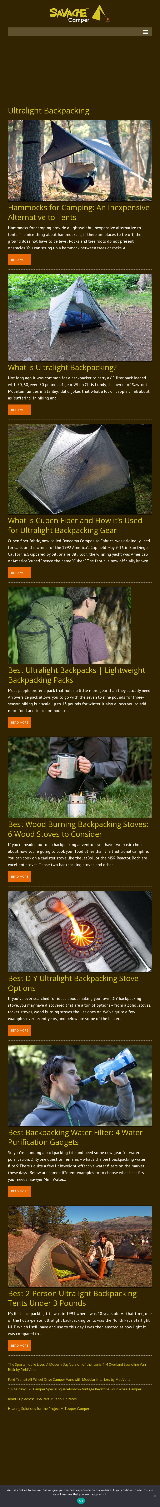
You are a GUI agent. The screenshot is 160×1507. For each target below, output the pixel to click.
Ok (81, 1500)
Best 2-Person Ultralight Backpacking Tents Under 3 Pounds (72, 1298)
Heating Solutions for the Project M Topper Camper (48, 1408)
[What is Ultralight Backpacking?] (80, 359)
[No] (155, 1496)
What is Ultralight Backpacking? (62, 367)
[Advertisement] (80, 67)
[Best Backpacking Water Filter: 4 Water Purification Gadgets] (80, 1124)
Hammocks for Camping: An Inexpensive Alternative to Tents (79, 212)
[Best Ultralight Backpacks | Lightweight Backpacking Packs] (69, 661)
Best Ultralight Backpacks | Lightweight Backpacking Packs (76, 675)
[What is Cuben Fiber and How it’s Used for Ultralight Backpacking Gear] (80, 512)
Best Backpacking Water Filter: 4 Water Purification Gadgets (75, 1137)
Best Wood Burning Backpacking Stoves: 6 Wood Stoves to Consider (78, 829)
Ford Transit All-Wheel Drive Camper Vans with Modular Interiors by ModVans (69, 1379)
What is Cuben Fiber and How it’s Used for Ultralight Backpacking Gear (75, 525)
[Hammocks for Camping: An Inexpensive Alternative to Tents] (80, 199)
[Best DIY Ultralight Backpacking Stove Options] (80, 969)
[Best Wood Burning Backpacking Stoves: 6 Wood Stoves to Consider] (80, 816)
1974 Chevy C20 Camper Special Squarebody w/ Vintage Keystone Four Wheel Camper (74, 1389)
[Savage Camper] (80, 13)
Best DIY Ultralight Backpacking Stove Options (73, 983)
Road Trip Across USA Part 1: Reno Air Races (42, 1399)
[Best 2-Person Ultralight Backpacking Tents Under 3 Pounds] (80, 1285)
